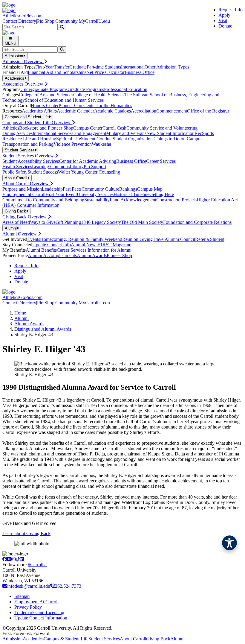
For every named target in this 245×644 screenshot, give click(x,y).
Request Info (230, 9)
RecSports (204, 133)
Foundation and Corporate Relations (197, 222)
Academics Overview (23, 83)
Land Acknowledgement (133, 199)
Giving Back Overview (25, 216)
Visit (222, 20)
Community (66, 21)
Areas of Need (16, 222)
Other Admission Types (167, 66)
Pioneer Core (71, 105)
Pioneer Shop (119, 255)
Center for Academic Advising (87, 161)
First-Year (44, 66)
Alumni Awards (92, 255)
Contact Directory (19, 21)
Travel (159, 239)
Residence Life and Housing (29, 138)
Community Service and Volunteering (161, 127)
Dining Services (17, 133)
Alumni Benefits (41, 250)
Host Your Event (61, 194)
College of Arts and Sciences (46, 94)
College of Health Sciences (98, 94)
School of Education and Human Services (64, 100)
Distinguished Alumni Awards (42, 329)
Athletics (10, 127)
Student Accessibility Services (30, 161)
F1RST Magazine (114, 244)
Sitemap (22, 596)
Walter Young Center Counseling (89, 171)
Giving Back (158, 638)
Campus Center (87, 127)
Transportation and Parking (27, 144)
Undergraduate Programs (44, 89)
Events (33, 239)
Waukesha (101, 144)
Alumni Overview (20, 233)
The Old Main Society (142, 222)
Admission (12, 638)
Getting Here (161, 194)
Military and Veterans (126, 133)
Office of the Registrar (208, 110)
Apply (224, 15)
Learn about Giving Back (26, 533)
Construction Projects (176, 199)
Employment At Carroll (36, 601)
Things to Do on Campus (178, 138)
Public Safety (14, 171)
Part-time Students (104, 66)
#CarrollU (37, 564)
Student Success (42, 171)
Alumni (21, 318)
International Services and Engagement (69, 133)
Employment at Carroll (23, 194)
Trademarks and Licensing (39, 612)
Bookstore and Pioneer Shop (46, 127)
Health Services (17, 166)
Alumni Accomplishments (52, 255)
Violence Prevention (72, 144)
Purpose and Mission (22, 189)
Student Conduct (97, 138)
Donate (225, 25)
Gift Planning (68, 222)
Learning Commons (51, 166)
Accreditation (143, 110)
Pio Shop (45, 21)
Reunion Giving (137, 239)
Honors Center (45, 105)
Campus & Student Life (66, 638)
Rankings (128, 189)
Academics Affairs (39, 110)
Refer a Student (209, 239)
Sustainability (97, 199)
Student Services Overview (28, 155)
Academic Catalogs (112, 110)
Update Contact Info (51, 244)
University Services (95, 194)
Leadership (52, 189)
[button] (229, 542)
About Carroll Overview (26, 183)
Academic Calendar (75, 110)
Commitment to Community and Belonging (43, 199)
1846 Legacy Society (101, 222)
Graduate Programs (86, 89)
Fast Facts (72, 189)
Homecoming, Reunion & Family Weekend (81, 239)
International (133, 66)
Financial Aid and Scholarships (57, 72)
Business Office (139, 72)
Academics (33, 638)
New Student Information (170, 133)
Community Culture (100, 189)
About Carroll (133, 638)
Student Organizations (133, 138)
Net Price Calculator (105, 72)
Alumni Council (180, 239)
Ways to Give (43, 222)
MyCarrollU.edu (94, 21)
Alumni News (84, 244)
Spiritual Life (68, 138)
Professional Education (125, 89)
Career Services (161, 161)
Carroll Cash (114, 127)
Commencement (171, 110)
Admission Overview (23, 61)
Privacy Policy (28, 607)
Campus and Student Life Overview (37, 122)
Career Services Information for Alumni (94, 250)
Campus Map (150, 189)
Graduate (78, 66)
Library (77, 166)
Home (20, 312)
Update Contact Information (40, 617)
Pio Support (95, 166)
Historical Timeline (131, 194)
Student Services (104, 638)
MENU (10, 43)
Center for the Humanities (107, 105)
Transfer (61, 66)
